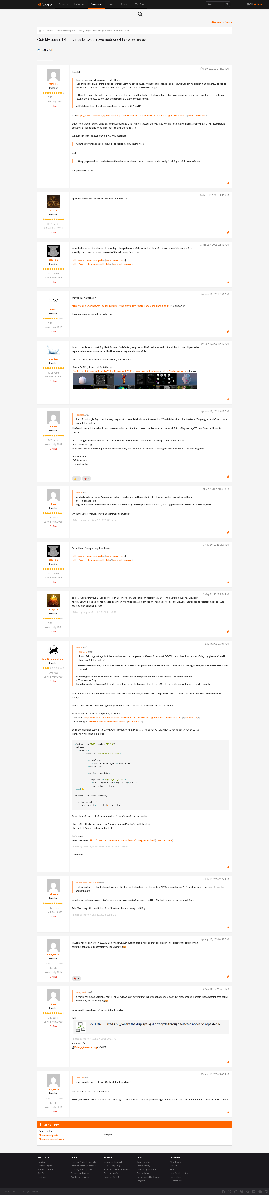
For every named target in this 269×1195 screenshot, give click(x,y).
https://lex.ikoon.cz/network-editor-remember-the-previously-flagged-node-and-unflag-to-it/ (121, 305)
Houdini (41, 1162)
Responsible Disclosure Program (148, 1179)
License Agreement (146, 1169)
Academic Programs (80, 1177)
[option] (45, 53)
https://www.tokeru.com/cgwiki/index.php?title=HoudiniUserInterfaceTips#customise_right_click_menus (131, 115)
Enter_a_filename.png (85, 1047)
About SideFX (176, 1162)
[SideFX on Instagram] (235, 1191)
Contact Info (176, 1180)
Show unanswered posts (51, 1139)
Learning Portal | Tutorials (83, 1162)
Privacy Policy (143, 1165)
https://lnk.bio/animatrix (174, 371)
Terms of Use (143, 1162)
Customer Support (113, 1162)
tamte (53, 426)
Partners (42, 1177)
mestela (53, 259)
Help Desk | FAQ (112, 1165)
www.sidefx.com (164, 840)
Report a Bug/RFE (112, 1177)
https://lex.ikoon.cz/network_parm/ (107, 721)
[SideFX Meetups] (247, 1191)
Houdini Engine (45, 1165)
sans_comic (53, 954)
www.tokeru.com (196, 115)
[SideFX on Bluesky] (241, 1191)
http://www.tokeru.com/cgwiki (88, 260)
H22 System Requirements (117, 1169)
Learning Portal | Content (83, 1165)
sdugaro (53, 609)
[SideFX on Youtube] (260, 1191)
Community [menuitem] (96, 4)
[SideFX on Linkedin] (266, 1191)
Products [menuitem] (63, 4)
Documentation (111, 1173)
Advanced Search (223, 22)
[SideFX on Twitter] (229, 1191)
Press (172, 1169)
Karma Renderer (46, 1169)
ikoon (53, 309)
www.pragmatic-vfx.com (147, 371)
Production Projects (80, 1173)
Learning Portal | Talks (81, 1169)
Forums (49, 30)
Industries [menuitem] (79, 4)
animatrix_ (53, 359)
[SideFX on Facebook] (223, 1191)
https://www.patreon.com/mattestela (91, 264)
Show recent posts (48, 1135)
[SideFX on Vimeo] (253, 1191)
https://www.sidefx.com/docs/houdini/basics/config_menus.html (122, 840)
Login (259, 4)
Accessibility (143, 1173)
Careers (174, 1165)
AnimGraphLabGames (53, 658)
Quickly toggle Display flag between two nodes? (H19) (103, 30)
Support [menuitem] (125, 4)
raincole (53, 83)
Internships (175, 1177)
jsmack (53, 210)
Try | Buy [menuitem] (139, 4)
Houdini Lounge (65, 30)
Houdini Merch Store (180, 1173)
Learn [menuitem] (111, 4)
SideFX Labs (43, 1173)
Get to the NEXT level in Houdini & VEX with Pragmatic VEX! (102, 371)
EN (251, 4)
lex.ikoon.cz (191, 717)
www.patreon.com (122, 264)
